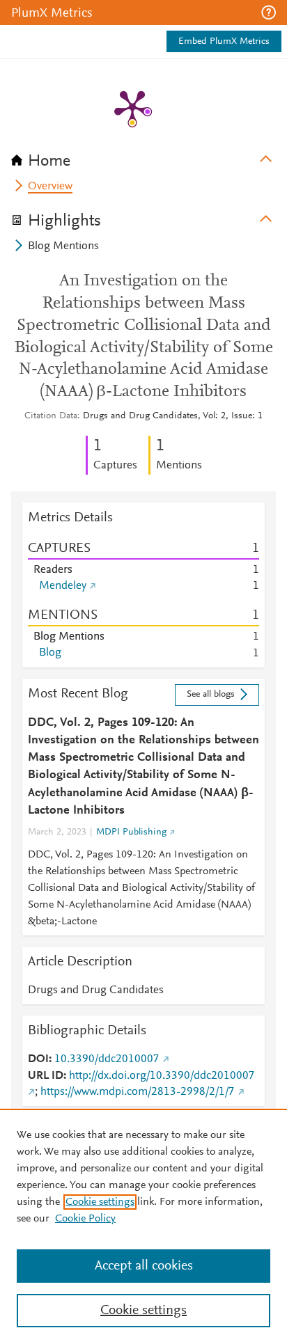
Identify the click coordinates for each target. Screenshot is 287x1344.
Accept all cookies (144, 1266)
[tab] (143, 156)
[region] (143, 1226)
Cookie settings (99, 1202)
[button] (268, 12)
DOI (38, 1059)
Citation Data (50, 416)
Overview (50, 186)
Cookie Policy (85, 1218)
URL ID (45, 1076)
